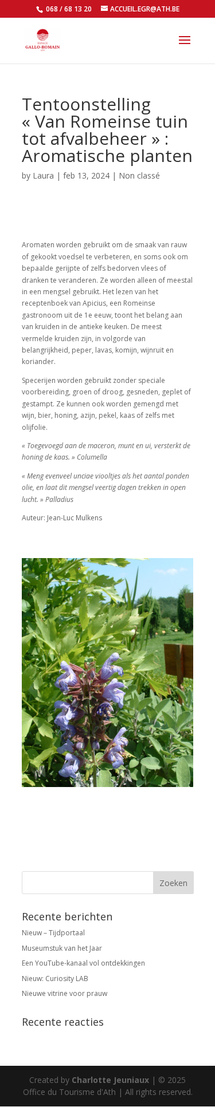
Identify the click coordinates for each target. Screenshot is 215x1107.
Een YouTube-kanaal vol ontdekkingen (83, 963)
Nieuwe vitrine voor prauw (64, 993)
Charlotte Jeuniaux (110, 1079)
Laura (43, 175)
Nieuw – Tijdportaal (53, 933)
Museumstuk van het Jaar (62, 948)
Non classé (139, 175)
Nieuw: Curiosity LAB (55, 978)
